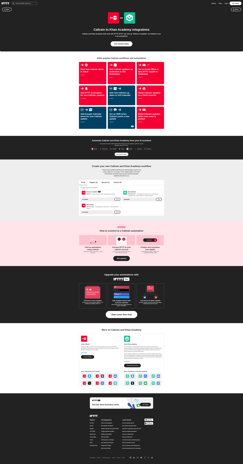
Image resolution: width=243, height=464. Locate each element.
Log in (226, 3)
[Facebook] (130, 458)
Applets (92, 428)
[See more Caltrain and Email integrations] (113, 376)
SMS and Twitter (105, 437)
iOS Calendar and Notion (107, 425)
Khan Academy (120, 29)
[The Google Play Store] (149, 423)
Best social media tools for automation (131, 448)
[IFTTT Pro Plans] (99, 192)
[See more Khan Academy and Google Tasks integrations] (156, 383)
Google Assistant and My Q (107, 431)
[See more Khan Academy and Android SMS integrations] (143, 383)
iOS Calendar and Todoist (107, 442)
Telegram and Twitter (106, 445)
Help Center (93, 434)
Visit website (84, 352)
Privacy (119, 457)
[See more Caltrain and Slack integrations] (100, 376)
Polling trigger (132, 193)
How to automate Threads (128, 442)
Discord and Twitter (105, 448)
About (123, 457)
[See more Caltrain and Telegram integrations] (113, 383)
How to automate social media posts (131, 445)
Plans (220, 3)
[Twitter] (145, 458)
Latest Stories (126, 420)
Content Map (93, 437)
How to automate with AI (128, 422)
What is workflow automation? (129, 431)
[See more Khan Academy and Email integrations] (156, 376)
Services (92, 422)
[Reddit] (152, 458)
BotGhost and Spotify (106, 434)
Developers (92, 457)
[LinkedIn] (134, 458)
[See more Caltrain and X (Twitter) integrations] (87, 383)
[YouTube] (141, 458)
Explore (213, 3)
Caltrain (99, 29)
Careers (99, 457)
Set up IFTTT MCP (121, 154)
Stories (91, 425)
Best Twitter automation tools (129, 425)
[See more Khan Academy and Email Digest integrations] (143, 376)
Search (91, 439)
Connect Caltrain (88, 356)
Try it (117, 199)
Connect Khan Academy (132, 365)
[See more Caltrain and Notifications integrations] (87, 376)
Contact (113, 457)
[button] (121, 258)
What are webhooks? (127, 437)
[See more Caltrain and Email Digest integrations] (100, 383)
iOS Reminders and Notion (107, 439)
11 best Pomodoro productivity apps (131, 439)
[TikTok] (148, 458)
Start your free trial (121, 314)
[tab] (83, 182)
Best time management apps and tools (131, 428)
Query (89, 193)
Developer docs (93, 445)
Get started (235, 3)
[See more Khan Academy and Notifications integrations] (130, 376)
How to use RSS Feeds (127, 434)
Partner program (106, 457)
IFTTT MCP (92, 431)
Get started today (121, 44)
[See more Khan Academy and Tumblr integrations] (130, 383)
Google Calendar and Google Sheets (110, 428)
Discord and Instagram (106, 422)
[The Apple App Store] (149, 420)
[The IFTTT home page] (5, 3)
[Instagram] (137, 458)
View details (85, 199)
